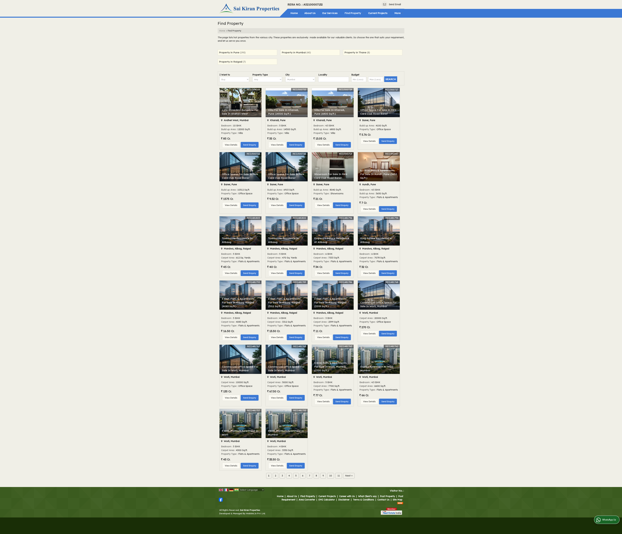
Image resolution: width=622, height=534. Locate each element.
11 (339, 475)
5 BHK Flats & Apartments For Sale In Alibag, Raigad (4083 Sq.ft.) (238, 302)
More (398, 13)
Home (294, 13)
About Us (310, 13)
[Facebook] (221, 499)
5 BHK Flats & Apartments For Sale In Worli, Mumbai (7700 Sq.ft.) (330, 366)
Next (348, 475)
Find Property (353, 13)
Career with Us (347, 496)
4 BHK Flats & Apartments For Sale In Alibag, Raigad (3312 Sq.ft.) (284, 302)
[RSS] (400, 503)
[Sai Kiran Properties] (249, 9)
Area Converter (307, 499)
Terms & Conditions (363, 499)
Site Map (397, 499)
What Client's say (367, 496)
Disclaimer (344, 499)
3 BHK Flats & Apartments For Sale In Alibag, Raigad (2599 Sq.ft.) (330, 302)
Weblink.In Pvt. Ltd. (255, 513)
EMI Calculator (326, 499)
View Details (231, 144)
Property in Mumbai (294, 52)
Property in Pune (229, 52)
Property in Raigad (230, 61)
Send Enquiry (249, 144)
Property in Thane (355, 52)
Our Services (330, 13)
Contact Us (383, 499)
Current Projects (377, 13)
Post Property (387, 496)
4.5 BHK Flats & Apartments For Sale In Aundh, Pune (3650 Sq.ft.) (378, 174)
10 (330, 475)
